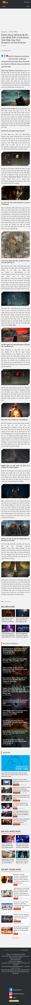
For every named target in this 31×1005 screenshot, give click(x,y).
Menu (4, 6)
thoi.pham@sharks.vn (18, 966)
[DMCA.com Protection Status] (14, 1001)
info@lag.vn (19, 961)
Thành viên (27, 2)
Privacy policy (24, 950)
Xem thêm (16, 938)
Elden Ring (8, 601)
